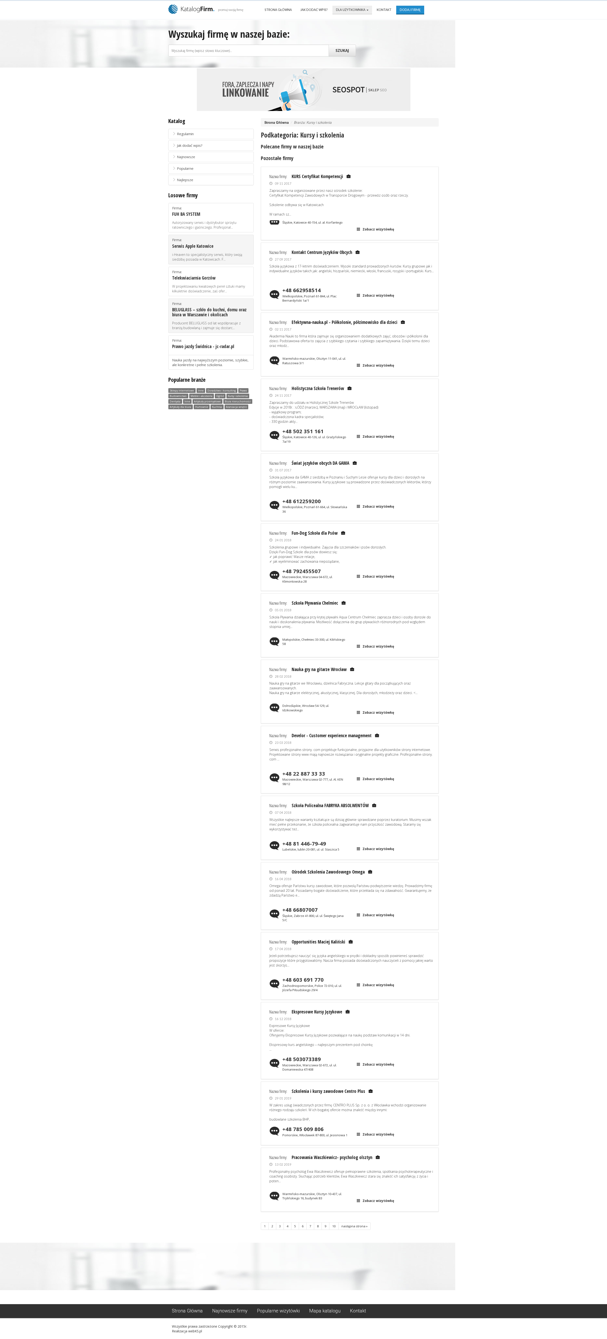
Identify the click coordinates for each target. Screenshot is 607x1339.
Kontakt (384, 10)
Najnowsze (186, 156)
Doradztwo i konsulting (221, 390)
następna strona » (354, 1226)
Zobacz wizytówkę (378, 229)
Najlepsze (185, 179)
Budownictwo (178, 396)
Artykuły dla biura (180, 407)
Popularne (185, 168)
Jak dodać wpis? (314, 10)
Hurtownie (201, 407)
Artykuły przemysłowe (207, 401)
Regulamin (185, 133)
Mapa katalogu (324, 1311)
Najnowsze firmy (230, 1311)
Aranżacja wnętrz (236, 407)
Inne (201, 390)
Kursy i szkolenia (238, 396)
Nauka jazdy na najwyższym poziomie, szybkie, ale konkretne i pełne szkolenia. (210, 362)
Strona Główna (278, 10)
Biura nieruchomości (238, 401)
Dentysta (175, 401)
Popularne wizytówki (278, 1311)
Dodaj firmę (410, 10)
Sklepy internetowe (182, 390)
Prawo (243, 390)
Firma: (204, 218)
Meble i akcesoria (201, 396)
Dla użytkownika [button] (351, 10)
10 (334, 1226)
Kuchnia (217, 407)
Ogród (220, 396)
